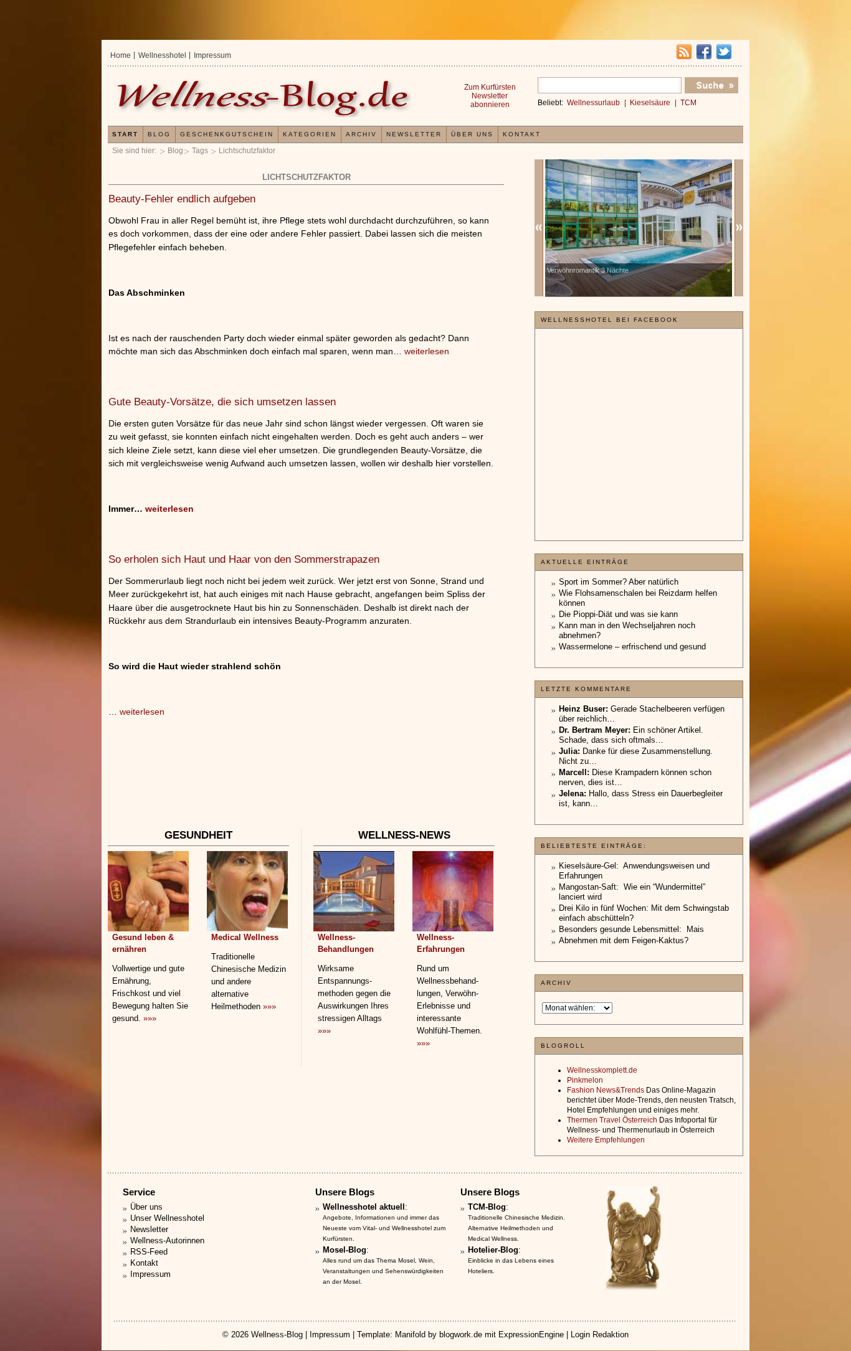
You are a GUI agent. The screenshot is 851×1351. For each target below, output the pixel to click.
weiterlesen (426, 351)
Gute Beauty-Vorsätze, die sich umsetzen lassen (222, 402)
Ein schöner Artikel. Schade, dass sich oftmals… (631, 735)
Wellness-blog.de (265, 97)
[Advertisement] (306, 788)
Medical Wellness (244, 937)
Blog (175, 150)
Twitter (723, 51)
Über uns (472, 134)
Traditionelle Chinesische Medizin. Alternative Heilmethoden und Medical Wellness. (516, 1228)
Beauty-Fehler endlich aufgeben (181, 199)
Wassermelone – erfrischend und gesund (632, 646)
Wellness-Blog (277, 1334)
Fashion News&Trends (605, 1090)
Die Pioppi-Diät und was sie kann (618, 614)
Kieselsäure (650, 102)
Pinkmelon (585, 1080)
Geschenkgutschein (226, 134)
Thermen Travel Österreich (612, 1120)
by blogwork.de (455, 1334)
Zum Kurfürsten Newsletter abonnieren (490, 96)
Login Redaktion (600, 1334)
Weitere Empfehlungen (606, 1140)
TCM (688, 102)
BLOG (159, 134)
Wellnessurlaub (593, 102)
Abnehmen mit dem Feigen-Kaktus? (623, 940)
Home (120, 55)
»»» (149, 1018)
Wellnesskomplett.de (602, 1070)
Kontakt (522, 134)
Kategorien (309, 134)
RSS (684, 51)
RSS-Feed (149, 1251)
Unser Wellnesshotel (167, 1218)
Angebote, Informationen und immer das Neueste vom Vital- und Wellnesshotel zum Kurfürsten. (384, 1228)
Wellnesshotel (162, 55)
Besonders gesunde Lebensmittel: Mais (631, 929)
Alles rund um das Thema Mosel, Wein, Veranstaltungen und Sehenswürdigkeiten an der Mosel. (383, 1271)
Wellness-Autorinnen (167, 1240)
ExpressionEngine (531, 1334)
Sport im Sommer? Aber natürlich (618, 581)
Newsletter (414, 134)
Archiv (361, 134)
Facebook (703, 51)
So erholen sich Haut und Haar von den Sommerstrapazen (243, 559)
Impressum (212, 55)
